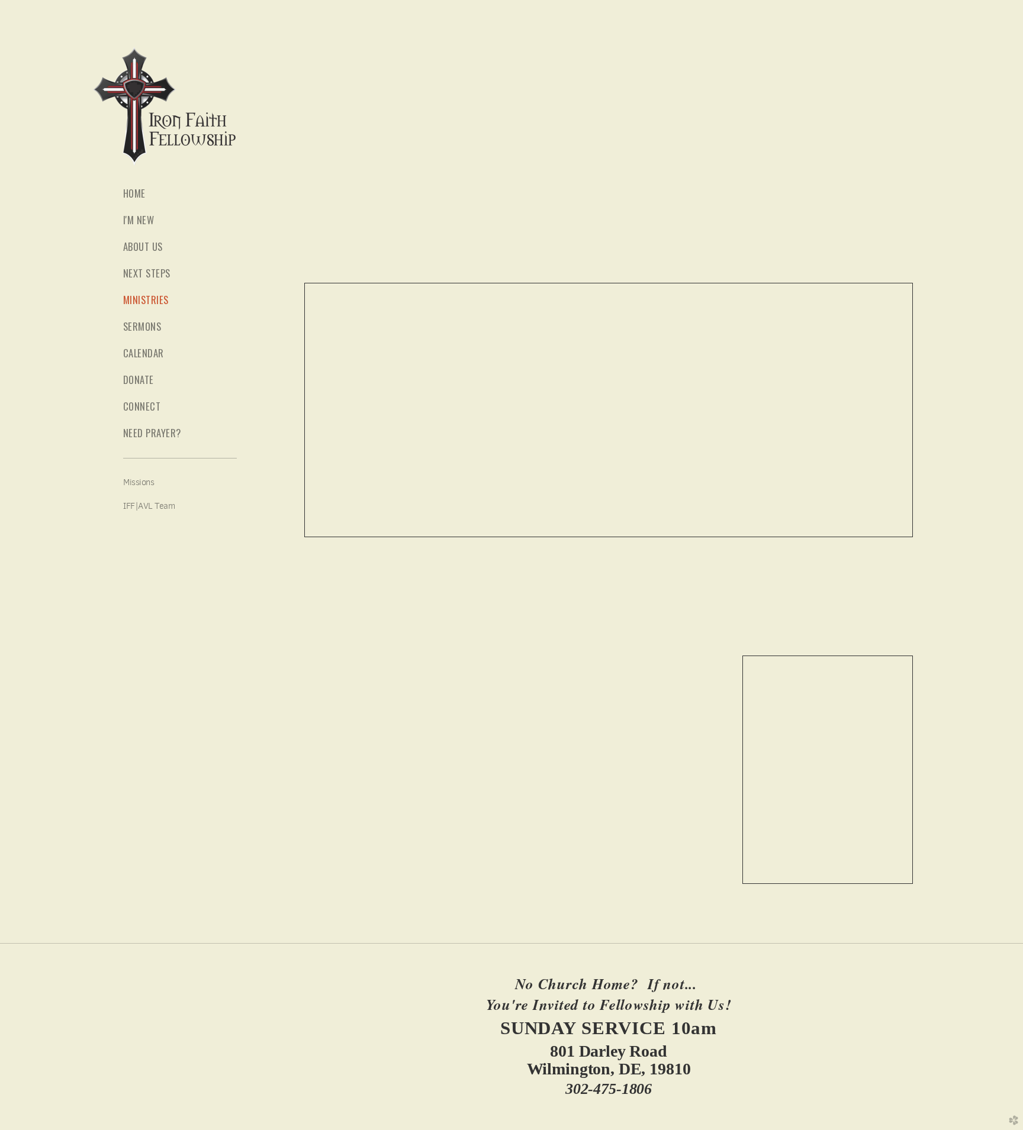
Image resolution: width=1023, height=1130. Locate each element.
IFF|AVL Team (149, 506)
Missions (138, 482)
